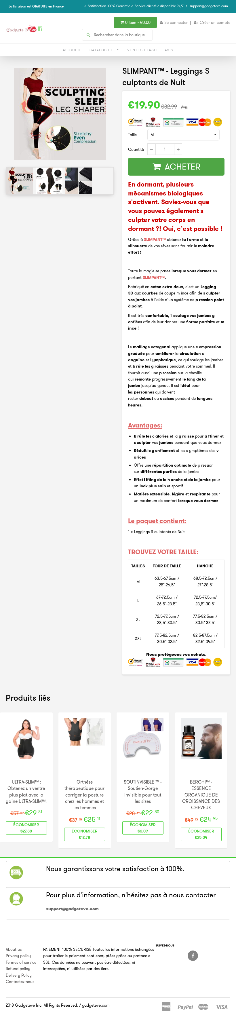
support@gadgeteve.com (209, 6)
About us (14, 949)
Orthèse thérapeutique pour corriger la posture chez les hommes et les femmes (84, 795)
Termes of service (21, 962)
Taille (132, 134)
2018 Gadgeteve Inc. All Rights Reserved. (42, 1005)
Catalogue (102, 49)
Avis (169, 49)
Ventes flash (142, 49)
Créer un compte (215, 22)
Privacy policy (18, 955)
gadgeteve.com (96, 1005)
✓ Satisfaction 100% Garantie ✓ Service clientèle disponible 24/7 (134, 6)
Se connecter (176, 22)
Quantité (136, 149)
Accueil (72, 49)
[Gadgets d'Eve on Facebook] (193, 956)
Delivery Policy (19, 975)
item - (138, 22)
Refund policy (18, 968)
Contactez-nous (20, 981)
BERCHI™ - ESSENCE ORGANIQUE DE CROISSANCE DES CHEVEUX (201, 795)
